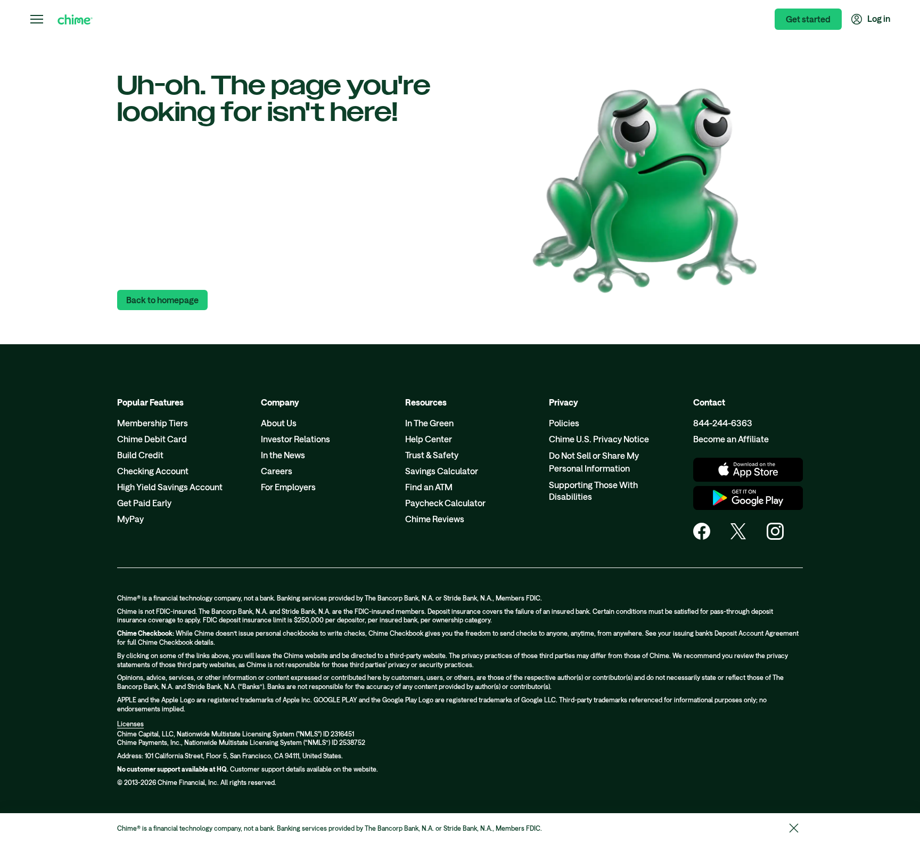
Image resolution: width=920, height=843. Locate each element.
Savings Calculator (441, 471)
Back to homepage (162, 300)
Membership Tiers (152, 423)
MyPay (130, 519)
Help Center (428, 439)
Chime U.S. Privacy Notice (599, 439)
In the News (283, 455)
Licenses (130, 723)
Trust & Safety (431, 455)
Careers (276, 471)
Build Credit (140, 455)
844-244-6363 (722, 423)
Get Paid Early (144, 503)
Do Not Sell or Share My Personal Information (594, 461)
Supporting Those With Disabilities (593, 490)
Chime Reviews (434, 519)
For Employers (288, 487)
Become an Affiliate (731, 439)
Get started (808, 19)
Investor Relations (295, 439)
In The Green (429, 423)
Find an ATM (429, 487)
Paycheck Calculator (445, 503)
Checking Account (152, 471)
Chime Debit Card (152, 439)
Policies (564, 423)
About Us (279, 423)
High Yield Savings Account (170, 487)
